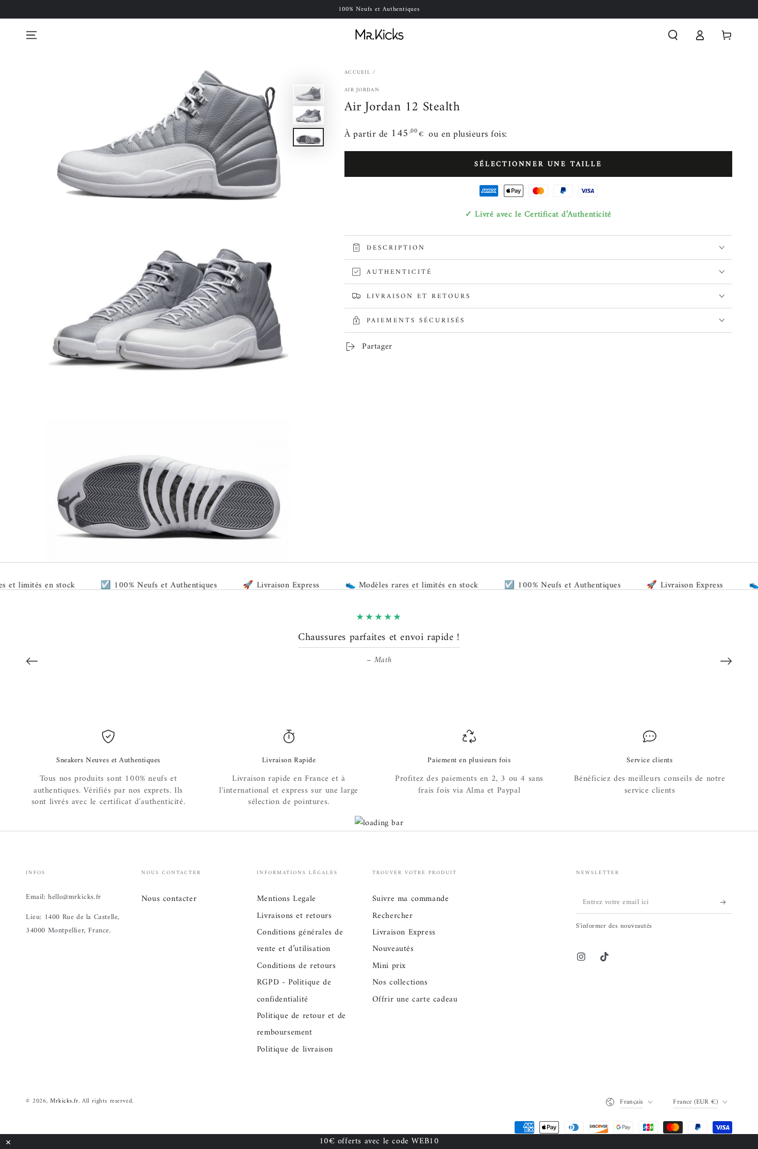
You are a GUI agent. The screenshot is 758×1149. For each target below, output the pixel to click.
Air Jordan (362, 90)
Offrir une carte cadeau (415, 999)
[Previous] (32, 661)
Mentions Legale (286, 899)
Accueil (357, 72)
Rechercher (392, 916)
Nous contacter (168, 899)
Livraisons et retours (294, 916)
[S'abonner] (726, 902)
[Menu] (31, 35)
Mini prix (389, 966)
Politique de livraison (295, 1049)
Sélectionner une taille (538, 164)
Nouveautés (393, 949)
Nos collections (400, 982)
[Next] (726, 661)
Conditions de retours (296, 966)
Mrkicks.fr (64, 1101)
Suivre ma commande (410, 899)
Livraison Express (404, 932)
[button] (673, 35)
